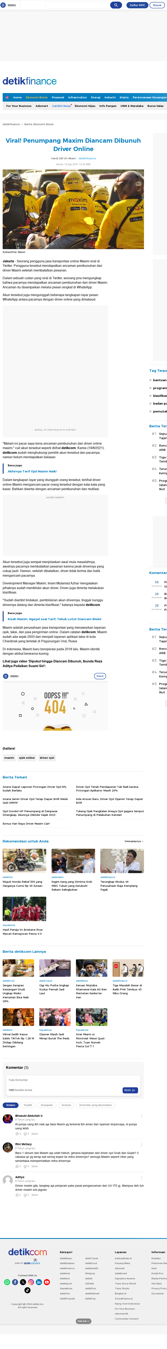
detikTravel (91, 1258)
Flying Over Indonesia (127, 1303)
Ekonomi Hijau (85, 105)
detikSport (66, 1283)
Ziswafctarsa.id (124, 1298)
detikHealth (91, 1268)
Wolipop (90, 1273)
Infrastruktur (77, 97)
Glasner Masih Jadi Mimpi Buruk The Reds (54, 1036)
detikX (88, 1278)
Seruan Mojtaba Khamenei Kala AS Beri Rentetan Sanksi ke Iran (91, 991)
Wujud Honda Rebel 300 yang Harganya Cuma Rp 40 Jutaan (22, 883)
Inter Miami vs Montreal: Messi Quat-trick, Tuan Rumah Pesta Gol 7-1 (90, 1040)
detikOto (65, 1293)
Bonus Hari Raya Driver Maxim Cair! (26, 823)
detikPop (90, 1298)
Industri (110, 97)
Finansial (58, 97)
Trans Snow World (125, 1283)
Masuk (157, 5)
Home (17, 97)
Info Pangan (107, 105)
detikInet (65, 1273)
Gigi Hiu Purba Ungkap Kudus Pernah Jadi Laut (54, 989)
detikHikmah (92, 1293)
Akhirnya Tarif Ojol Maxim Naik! (32, 471)
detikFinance (11, 124)
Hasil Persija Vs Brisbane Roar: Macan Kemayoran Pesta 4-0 (23, 931)
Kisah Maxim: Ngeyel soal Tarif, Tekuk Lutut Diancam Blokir (55, 619)
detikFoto (90, 1288)
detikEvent (121, 1273)
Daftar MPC (137, 5)
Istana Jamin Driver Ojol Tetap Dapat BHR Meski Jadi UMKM (35, 800)
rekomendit (121, 1313)
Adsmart (42, 105)
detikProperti (67, 1298)
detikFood (91, 1263)
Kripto (124, 97)
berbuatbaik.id (123, 1258)
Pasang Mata (122, 1263)
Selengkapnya (133, 841)
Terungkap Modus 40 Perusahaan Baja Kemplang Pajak (118, 885)
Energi (95, 97)
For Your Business (19, 105)
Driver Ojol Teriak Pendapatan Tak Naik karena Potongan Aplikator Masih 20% (107, 788)
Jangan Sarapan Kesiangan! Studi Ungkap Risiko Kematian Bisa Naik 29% (16, 993)
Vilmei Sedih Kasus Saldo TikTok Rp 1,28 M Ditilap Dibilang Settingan (18, 1040)
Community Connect (126, 1318)
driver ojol (47, 757)
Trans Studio (122, 1288)
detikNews (66, 1258)
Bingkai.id (120, 1293)
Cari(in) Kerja (61, 105)
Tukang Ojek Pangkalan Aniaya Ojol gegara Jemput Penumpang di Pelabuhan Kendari (110, 813)
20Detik (89, 1283)
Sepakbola (66, 1288)
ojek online (27, 757)
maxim (9, 757)
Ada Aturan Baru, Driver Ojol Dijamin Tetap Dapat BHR (109, 800)
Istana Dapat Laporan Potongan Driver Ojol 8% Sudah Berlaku (34, 788)
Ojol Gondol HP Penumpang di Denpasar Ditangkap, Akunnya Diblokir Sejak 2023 (30, 813)
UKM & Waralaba (132, 105)
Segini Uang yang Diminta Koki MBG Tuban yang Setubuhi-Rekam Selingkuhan (72, 885)
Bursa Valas (155, 105)
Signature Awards (125, 1278)
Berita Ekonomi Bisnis (39, 124)
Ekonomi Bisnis (37, 97)
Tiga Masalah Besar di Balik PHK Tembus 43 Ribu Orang (127, 989)
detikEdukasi (67, 1263)
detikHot (65, 1278)
